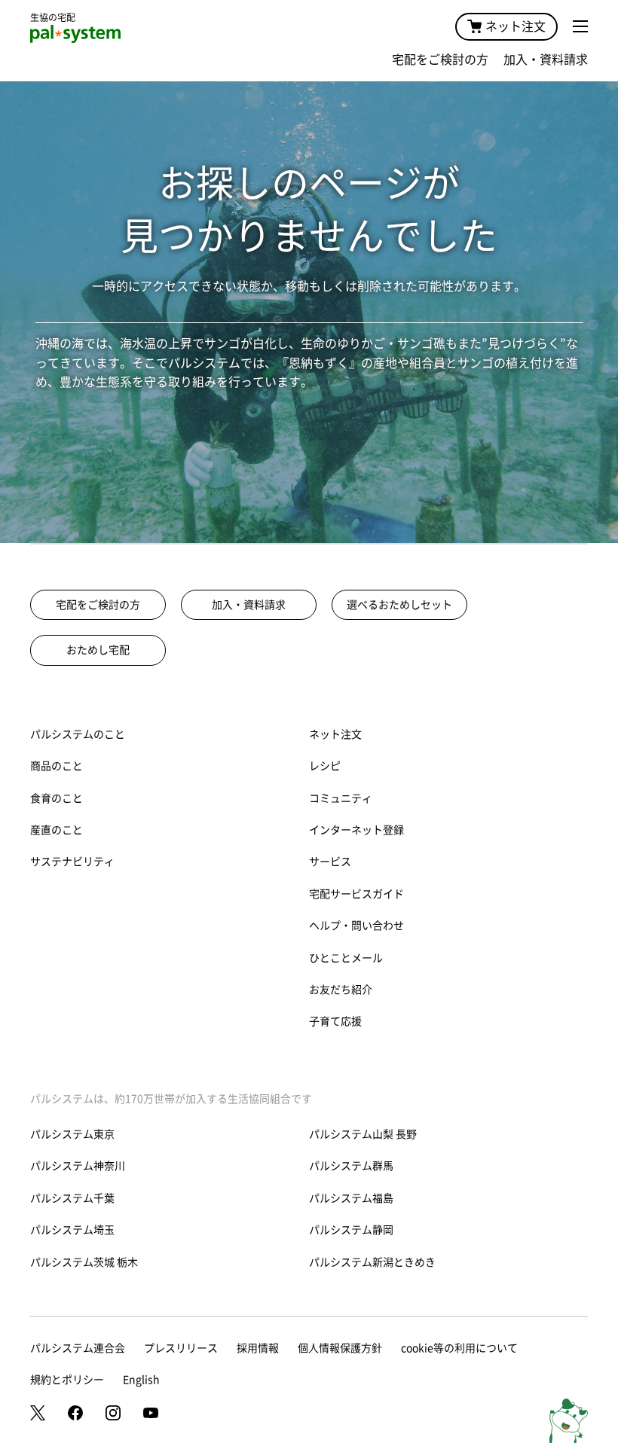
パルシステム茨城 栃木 (84, 1262)
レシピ (325, 766)
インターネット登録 (356, 830)
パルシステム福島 (351, 1198)
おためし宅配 (98, 650)
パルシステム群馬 (351, 1166)
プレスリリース (181, 1348)
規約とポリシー (67, 1379)
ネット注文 (515, 26)
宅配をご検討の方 (440, 59)
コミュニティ (340, 798)
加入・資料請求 (545, 59)
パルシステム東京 (72, 1134)
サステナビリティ (72, 861)
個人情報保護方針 (340, 1348)
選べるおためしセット (399, 604)
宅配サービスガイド (356, 894)
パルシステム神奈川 (77, 1166)
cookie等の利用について (459, 1348)
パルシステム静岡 (351, 1230)
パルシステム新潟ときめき (372, 1262)
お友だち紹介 (340, 989)
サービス (330, 861)
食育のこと (56, 798)
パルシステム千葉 (72, 1198)
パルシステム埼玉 (72, 1230)
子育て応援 (335, 1021)
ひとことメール (346, 958)
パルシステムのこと (77, 734)
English (141, 1379)
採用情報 (258, 1348)
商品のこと (56, 766)
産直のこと (56, 830)
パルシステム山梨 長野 (363, 1134)
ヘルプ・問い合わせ (356, 925)
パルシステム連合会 (77, 1348)
